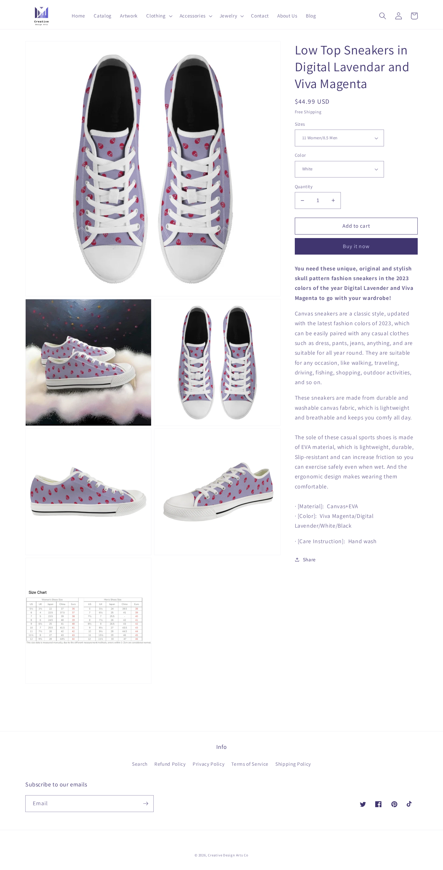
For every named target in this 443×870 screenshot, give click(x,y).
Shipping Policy (293, 764)
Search (140, 764)
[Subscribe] (145, 803)
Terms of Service (250, 764)
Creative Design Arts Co (228, 855)
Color (300, 155)
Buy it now (356, 246)
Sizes (300, 124)
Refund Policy (170, 764)
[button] (158, 15)
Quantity (304, 186)
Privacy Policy (208, 764)
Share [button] (309, 559)
